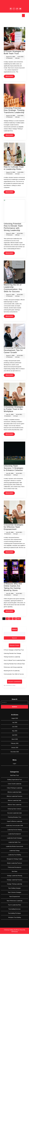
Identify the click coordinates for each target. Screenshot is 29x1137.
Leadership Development (14, 833)
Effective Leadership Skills (14, 800)
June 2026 (14, 726)
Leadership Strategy (14, 850)
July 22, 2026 (9, 593)
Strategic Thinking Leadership (14, 884)
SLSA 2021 (7, 16)
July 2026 (14, 722)
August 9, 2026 (10, 233)
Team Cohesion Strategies (14, 892)
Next (18, 618)
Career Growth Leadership (14, 783)
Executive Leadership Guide (14, 813)
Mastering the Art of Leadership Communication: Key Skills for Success (13, 288)
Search (14, 629)
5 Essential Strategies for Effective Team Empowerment (13, 527)
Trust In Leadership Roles (14, 905)
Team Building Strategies (14, 888)
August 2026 (15, 718)
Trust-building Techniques (14, 913)
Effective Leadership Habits (14, 792)
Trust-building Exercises (14, 909)
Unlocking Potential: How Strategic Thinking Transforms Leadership (14, 110)
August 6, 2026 (10, 294)
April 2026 (14, 735)
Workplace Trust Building (14, 917)
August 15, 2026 (10, 172)
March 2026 (15, 739)
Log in (14, 763)
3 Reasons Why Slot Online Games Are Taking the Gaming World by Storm (13, 587)
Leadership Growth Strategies (14, 838)
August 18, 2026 (10, 115)
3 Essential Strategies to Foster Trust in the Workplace (13, 409)
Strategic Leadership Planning (14, 875)
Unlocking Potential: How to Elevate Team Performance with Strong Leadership (13, 227)
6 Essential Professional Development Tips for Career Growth (14, 350)
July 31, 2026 (9, 414)
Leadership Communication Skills (14, 825)
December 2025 (15, 751)
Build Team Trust (14, 775)
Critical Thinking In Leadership (14, 788)
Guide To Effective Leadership (14, 821)
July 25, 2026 (9, 532)
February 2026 (14, 743)
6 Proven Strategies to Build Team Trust (14, 52)
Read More (10, 77)
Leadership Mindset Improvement (14, 846)
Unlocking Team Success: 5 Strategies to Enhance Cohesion (13, 468)
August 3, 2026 (10, 355)
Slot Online (14, 871)
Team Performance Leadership (14, 900)
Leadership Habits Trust (14, 842)
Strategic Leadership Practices (14, 879)
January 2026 (14, 747)
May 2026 (14, 730)
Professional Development (14, 867)
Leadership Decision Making (14, 829)
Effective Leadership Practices (14, 796)
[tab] (23, 15)
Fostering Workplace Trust (14, 817)
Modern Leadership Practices (14, 863)
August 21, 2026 (10, 56)
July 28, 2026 (9, 473)
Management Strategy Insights (14, 859)
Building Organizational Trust (14, 779)
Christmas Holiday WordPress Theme (13, 929)
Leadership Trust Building (14, 854)
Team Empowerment (14, 896)
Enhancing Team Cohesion (14, 808)
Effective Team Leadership (14, 804)
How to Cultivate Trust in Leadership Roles (14, 168)
